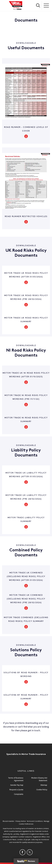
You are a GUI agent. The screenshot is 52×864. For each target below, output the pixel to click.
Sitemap (43, 785)
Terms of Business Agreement (15, 779)
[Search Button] (38, 5)
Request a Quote (16, 789)
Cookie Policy (41, 789)
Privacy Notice (20, 821)
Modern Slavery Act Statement (39, 779)
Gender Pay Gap (16, 785)
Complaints (18, 794)
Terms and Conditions (35, 821)
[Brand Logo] (15, 5)
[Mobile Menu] (46, 5)
